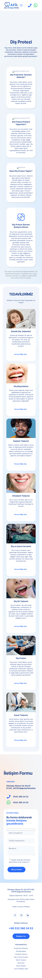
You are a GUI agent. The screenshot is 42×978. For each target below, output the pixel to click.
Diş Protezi (21, 963)
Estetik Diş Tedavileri (21, 948)
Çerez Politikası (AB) (21, 969)
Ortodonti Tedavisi (21, 954)
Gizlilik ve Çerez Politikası (21, 907)
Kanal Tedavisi (21, 966)
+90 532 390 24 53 (21, 928)
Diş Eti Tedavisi (21, 960)
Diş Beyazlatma (21, 951)
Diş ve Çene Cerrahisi (21, 957)
